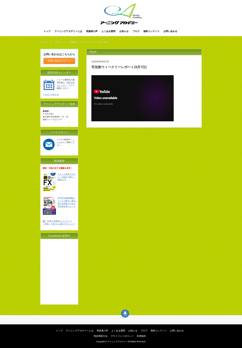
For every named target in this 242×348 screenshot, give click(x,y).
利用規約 (141, 336)
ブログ (136, 31)
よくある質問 (108, 31)
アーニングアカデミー (121, 13)
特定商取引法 (101, 336)
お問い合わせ (170, 31)
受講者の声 (92, 31)
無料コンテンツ (151, 31)
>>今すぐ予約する (51, 94)
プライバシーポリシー (122, 336)
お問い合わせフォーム (59, 60)
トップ (47, 31)
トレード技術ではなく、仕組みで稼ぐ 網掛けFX (66, 177)
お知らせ (124, 31)
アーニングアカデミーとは (68, 31)
